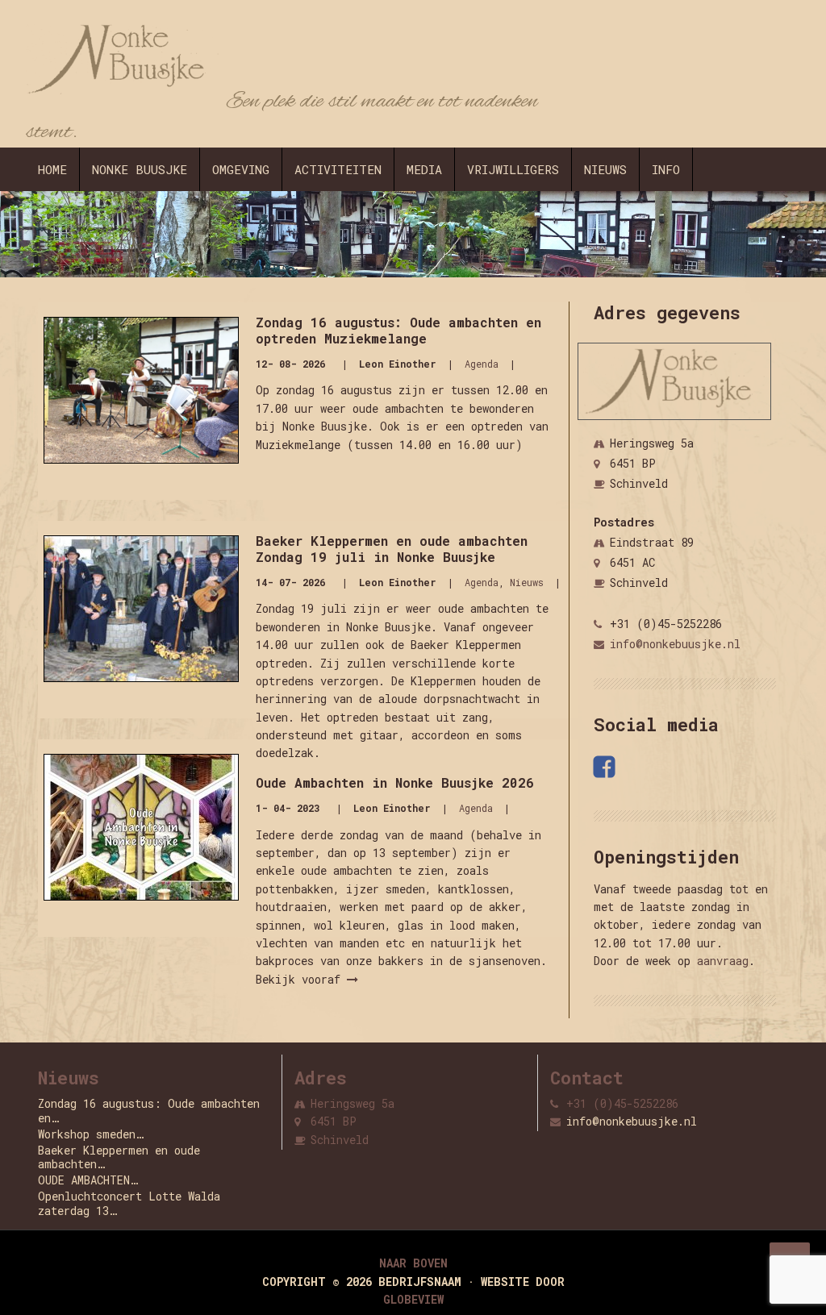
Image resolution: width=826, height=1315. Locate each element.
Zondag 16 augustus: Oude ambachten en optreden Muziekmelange (398, 330)
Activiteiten (338, 169)
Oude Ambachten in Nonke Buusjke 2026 (395, 782)
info (666, 169)
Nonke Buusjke (139, 169)
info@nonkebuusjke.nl (675, 643)
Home (52, 169)
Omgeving (240, 169)
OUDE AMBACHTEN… (88, 1180)
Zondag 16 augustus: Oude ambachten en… (149, 1111)
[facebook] (607, 766)
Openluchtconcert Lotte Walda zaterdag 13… (129, 1203)
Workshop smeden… (91, 1134)
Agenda (482, 363)
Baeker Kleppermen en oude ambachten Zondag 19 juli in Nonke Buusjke (392, 548)
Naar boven (413, 1263)
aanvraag (723, 960)
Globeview (413, 1299)
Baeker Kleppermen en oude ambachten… (119, 1157)
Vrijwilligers (513, 169)
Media (424, 169)
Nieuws (605, 169)
